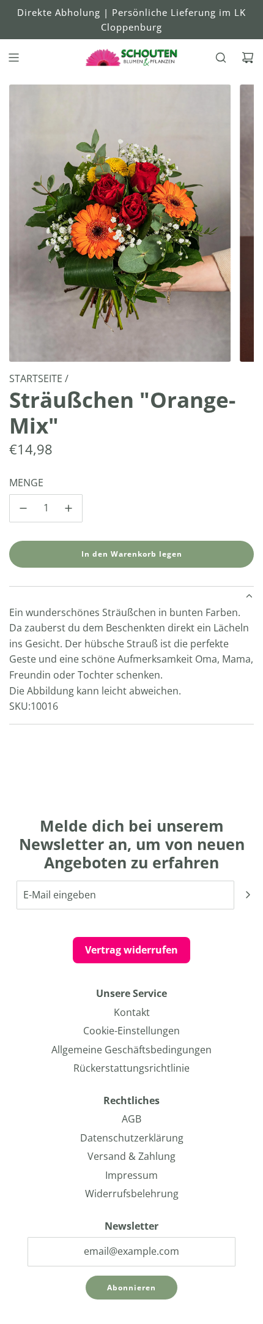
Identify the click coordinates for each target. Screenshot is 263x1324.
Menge (26, 482)
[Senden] (247, 894)
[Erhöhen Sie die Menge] (68, 508)
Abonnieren (131, 1287)
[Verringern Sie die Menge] (23, 508)
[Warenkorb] (247, 57)
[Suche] (220, 57)
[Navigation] (13, 57)
